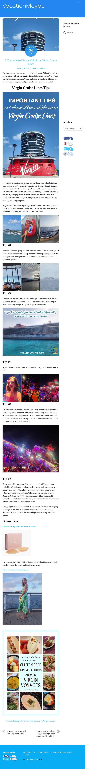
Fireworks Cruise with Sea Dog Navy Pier (16, 732)
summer (42, 68)
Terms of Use (43, 752)
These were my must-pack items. (16, 570)
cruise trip (35, 68)
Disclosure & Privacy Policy (61, 752)
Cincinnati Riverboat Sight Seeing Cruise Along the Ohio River (45, 733)
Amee (19, 68)
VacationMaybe (31, 759)
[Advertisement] (72, 78)
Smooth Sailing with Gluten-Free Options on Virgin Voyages (30, 721)
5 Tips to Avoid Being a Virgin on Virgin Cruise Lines (31, 62)
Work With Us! (29, 752)
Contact (26, 754)
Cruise (26, 68)
